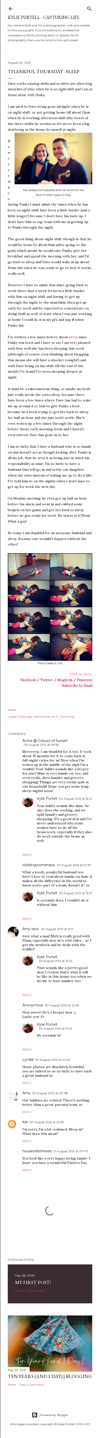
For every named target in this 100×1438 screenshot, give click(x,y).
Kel (25, 1122)
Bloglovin (65, 680)
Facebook (28, 680)
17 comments (36, 1290)
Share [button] (12, 710)
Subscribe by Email (77, 685)
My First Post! (33, 1282)
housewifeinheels (37, 1151)
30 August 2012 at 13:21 (75, 798)
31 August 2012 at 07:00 (71, 1151)
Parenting (67, 716)
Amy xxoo (30, 929)
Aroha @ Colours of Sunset (45, 740)
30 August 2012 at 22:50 (47, 1122)
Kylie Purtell (47, 798)
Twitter (46, 680)
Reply (27, 855)
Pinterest (84, 680)
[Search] (89, 7)
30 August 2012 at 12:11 (57, 929)
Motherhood (41, 716)
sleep (73, 337)
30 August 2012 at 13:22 (55, 961)
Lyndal (27, 1059)
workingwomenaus (38, 865)
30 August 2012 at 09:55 (41, 744)
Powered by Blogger (54, 1415)
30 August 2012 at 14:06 (52, 1059)
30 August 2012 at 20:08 (50, 1093)
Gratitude (25, 716)
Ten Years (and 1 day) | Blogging (50, 1376)
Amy (26, 1093)
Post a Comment (31, 1384)
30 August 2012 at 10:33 (74, 865)
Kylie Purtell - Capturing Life (43, 17)
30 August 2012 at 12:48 (62, 1005)
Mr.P (55, 716)
